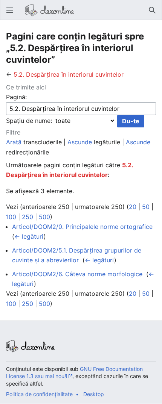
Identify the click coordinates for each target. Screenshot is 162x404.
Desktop (93, 394)
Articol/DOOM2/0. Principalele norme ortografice (82, 226)
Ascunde (79, 142)
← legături (29, 236)
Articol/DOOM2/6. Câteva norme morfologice (77, 274)
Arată (13, 142)
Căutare (154, 14)
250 (27, 217)
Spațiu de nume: (29, 120)
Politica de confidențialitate (39, 394)
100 (11, 217)
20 (132, 206)
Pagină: (16, 97)
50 (146, 206)
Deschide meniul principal (12, 14)
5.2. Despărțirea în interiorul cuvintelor (69, 74)
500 (44, 217)
